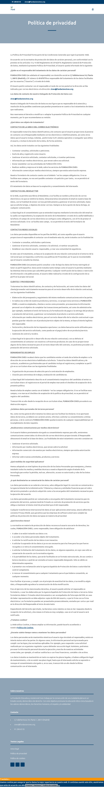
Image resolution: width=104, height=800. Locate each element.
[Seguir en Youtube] (23, 765)
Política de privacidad (18, 754)
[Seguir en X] (17, 765)
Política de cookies (17, 758)
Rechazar (37, 785)
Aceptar (29, 785)
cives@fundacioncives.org (62, 89)
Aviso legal (14, 749)
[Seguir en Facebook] (12, 765)
